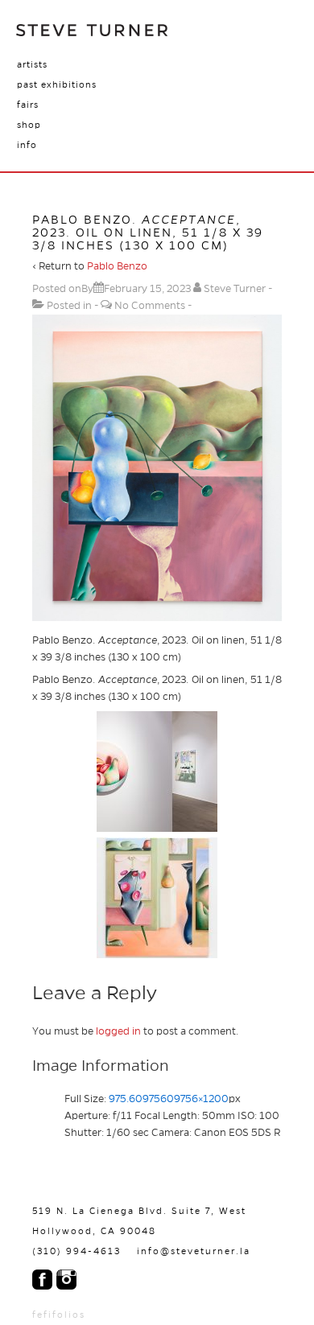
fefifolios (58, 1314)
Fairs (28, 104)
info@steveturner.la (193, 1251)
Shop (29, 125)
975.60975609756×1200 (169, 1099)
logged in (118, 1031)
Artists (32, 64)
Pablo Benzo (117, 266)
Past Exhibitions (57, 84)
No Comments (149, 305)
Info (27, 145)
